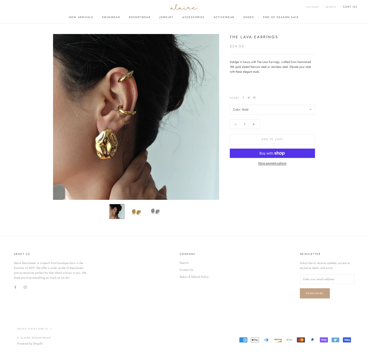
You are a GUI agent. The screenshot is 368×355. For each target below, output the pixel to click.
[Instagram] (25, 286)
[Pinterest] (254, 97)
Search (331, 7)
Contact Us (186, 270)
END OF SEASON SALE (281, 17)
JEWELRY (166, 17)
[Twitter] (248, 97)
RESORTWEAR (140, 17)
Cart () (350, 7)
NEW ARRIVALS (81, 17)
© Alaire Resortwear (34, 337)
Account (313, 7)
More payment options (272, 163)
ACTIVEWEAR (224, 17)
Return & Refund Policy (194, 277)
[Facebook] (243, 97)
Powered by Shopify (30, 343)
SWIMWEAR (111, 17)
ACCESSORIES (193, 17)
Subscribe (315, 293)
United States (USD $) (32, 328)
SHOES (248, 17)
